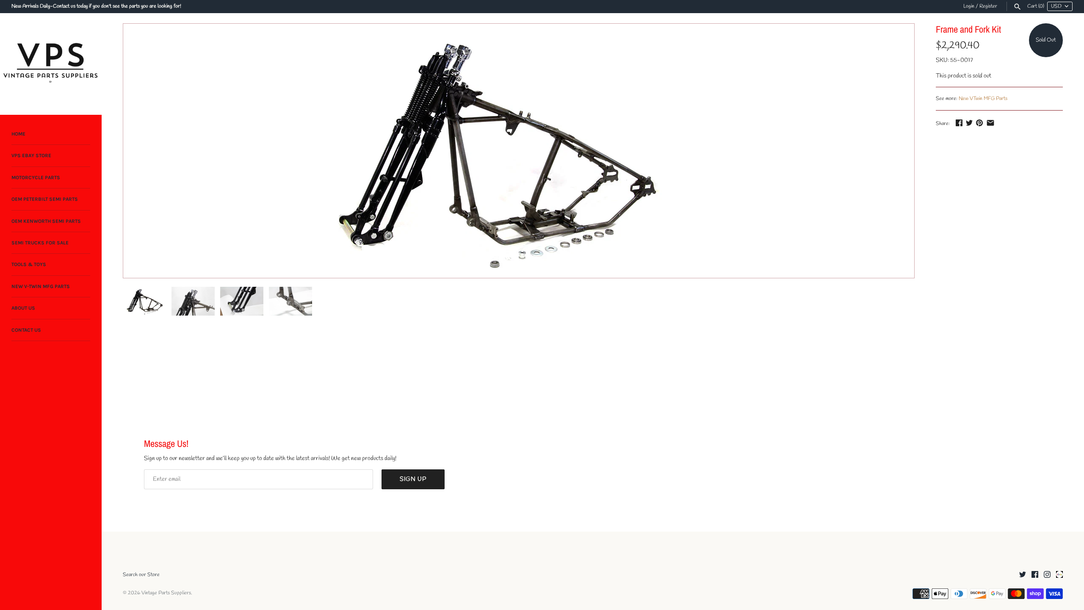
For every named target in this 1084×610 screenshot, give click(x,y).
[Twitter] (1022, 575)
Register (988, 6)
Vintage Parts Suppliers (166, 593)
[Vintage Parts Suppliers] (51, 64)
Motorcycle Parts (35, 177)
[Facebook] (1034, 575)
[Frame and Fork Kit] (493, 151)
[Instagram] (1047, 575)
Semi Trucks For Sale (40, 243)
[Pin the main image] (979, 123)
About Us (23, 308)
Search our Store (141, 574)
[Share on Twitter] (969, 123)
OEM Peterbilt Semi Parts (44, 199)
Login (968, 6)
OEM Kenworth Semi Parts (46, 221)
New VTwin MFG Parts (983, 98)
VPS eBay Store (31, 155)
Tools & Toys (28, 264)
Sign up (413, 479)
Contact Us (26, 330)
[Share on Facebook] (959, 123)
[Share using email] (990, 123)
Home (18, 134)
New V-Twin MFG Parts (40, 286)
